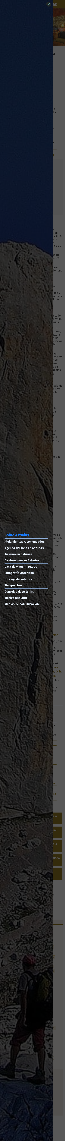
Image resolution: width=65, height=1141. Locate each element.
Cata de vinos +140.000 (21, 566)
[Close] (48, 4)
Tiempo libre (13, 585)
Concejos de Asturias (19, 591)
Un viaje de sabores (18, 579)
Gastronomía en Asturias (22, 560)
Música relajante (16, 598)
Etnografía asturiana (19, 573)
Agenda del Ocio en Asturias (24, 548)
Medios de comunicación (22, 604)
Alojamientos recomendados (25, 541)
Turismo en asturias (18, 554)
